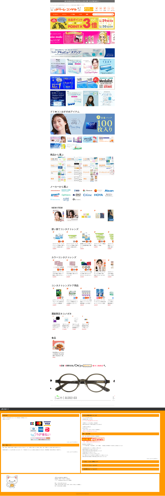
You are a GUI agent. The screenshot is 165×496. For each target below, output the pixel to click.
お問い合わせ (113, 10)
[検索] (112, 14)
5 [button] (85, 45)
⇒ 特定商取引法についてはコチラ (89, 469)
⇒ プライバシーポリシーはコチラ (89, 465)
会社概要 (88, 8)
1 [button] (77, 45)
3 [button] (81, 45)
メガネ (80, 14)
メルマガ (100, 10)
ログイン (108, 10)
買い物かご (96, 10)
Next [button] (115, 385)
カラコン (64, 14)
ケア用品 (73, 14)
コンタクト (55, 14)
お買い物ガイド (89, 10)
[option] (82, 37)
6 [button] (87, 45)
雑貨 (87, 14)
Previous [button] (49, 385)
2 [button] (79, 45)
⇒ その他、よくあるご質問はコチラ (90, 461)
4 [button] (83, 45)
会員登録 (104, 10)
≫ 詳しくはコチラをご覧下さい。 (73, 442)
